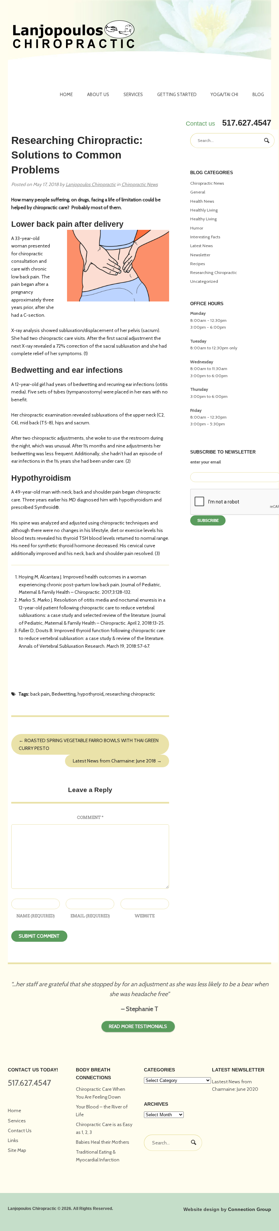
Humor (196, 228)
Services (133, 94)
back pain (40, 694)
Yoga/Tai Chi (224, 94)
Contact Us (20, 1130)
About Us (98, 94)
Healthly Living (204, 210)
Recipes (197, 263)
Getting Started (177, 94)
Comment (90, 817)
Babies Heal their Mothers (102, 1142)
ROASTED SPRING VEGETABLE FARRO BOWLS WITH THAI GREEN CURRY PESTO (89, 744)
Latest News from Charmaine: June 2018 (117, 761)
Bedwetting (64, 694)
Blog (258, 94)
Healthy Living (203, 218)
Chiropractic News (139, 184)
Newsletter (200, 254)
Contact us (200, 123)
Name (35, 915)
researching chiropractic (130, 694)
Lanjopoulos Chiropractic (91, 184)
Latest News (201, 245)
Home (66, 94)
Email (90, 915)
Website (144, 915)
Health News (202, 201)
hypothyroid (90, 694)
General (197, 192)
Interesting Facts (205, 236)
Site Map (17, 1150)
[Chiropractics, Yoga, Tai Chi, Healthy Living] (74, 35)
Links (13, 1140)
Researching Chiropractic (213, 272)
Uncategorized (204, 281)
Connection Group (249, 1209)
